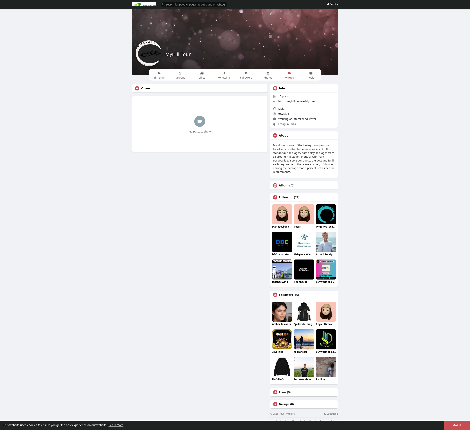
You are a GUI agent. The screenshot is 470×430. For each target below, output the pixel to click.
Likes (282, 392)
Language (332, 414)
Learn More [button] (116, 425)
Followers (286, 294)
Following (286, 197)
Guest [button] (333, 4)
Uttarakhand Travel (304, 119)
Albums (284, 185)
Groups (284, 404)
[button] (194, 4)
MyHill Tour (178, 54)
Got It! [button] (457, 425)
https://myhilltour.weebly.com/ (297, 101)
